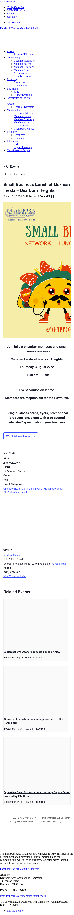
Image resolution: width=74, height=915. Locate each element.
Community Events (32, 488)
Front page (50, 488)
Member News (22, 69)
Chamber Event (11, 488)
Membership (13, 57)
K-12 (16, 91)
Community (20, 85)
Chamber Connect (24, 76)
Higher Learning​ (23, 94)
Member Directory (24, 66)
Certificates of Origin (18, 97)
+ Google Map (58, 563)
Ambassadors (21, 73)
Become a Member (24, 60)
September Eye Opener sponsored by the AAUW (32, 651)
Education (12, 88)
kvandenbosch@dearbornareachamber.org (23, 895)
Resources (19, 82)
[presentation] (36, 623)
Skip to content (8, 1)
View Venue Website (14, 576)
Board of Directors (24, 54)
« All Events (11, 166)
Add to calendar (21, 436)
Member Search (22, 63)
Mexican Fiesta (11, 555)
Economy (12, 79)
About (10, 51)
